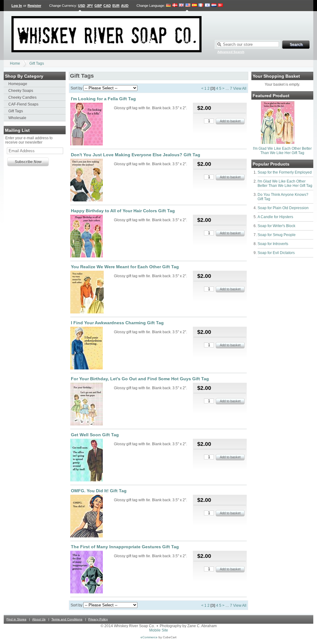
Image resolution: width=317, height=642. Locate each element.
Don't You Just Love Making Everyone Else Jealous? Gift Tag (135, 154)
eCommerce (149, 637)
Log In (16, 5)
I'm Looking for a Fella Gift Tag (103, 98)
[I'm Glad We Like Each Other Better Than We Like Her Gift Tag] (277, 142)
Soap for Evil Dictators (276, 253)
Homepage (17, 84)
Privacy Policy (98, 619)
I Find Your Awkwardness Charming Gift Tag (117, 322)
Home (15, 63)
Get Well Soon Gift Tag (95, 434)
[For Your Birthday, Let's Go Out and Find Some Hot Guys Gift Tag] (91, 404)
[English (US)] (188, 5)
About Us (39, 619)
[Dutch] (214, 5)
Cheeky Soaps (20, 90)
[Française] (201, 5)
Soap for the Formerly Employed (285, 172)
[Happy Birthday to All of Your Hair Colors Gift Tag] (91, 236)
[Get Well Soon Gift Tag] (91, 460)
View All (239, 88)
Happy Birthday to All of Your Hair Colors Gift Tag (123, 210)
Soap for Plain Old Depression (283, 208)
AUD (124, 5)
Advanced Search (230, 52)
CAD (107, 5)
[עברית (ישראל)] (207, 5)
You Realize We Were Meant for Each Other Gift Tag (125, 266)
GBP (98, 5)
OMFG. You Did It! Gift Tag (99, 490)
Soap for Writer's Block (276, 226)
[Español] (194, 5)
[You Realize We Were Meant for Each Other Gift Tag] (91, 292)
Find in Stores (16, 619)
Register (34, 5)
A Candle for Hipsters (275, 217)
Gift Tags (36, 63)
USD (81, 5)
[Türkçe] (220, 5)
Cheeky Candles (22, 97)
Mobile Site (158, 630)
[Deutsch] (168, 5)
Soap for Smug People (277, 235)
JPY (90, 5)
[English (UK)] (181, 5)
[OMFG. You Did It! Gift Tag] (91, 516)
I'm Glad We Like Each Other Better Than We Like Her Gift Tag (282, 150)
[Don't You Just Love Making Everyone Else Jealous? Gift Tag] (91, 180)
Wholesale (17, 118)
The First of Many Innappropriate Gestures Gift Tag (125, 546)
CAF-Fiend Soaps (23, 104)
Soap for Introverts (273, 244)
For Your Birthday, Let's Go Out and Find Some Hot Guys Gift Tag (140, 378)
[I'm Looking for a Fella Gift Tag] (91, 124)
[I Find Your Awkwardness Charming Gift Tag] (91, 348)
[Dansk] (175, 5)
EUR (115, 5)
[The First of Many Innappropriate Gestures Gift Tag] (91, 572)
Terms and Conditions (66, 619)
